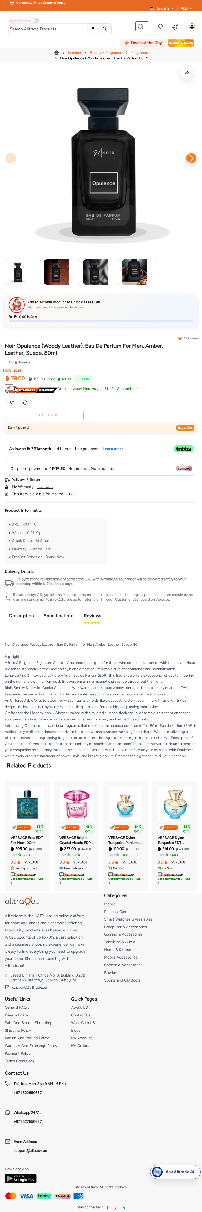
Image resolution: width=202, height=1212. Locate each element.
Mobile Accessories (120, 957)
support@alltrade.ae (29, 987)
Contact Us (80, 1015)
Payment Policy (18, 1053)
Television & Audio (119, 942)
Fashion (74, 53)
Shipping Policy (18, 1030)
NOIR (7, 370)
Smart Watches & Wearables (128, 919)
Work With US (83, 1022)
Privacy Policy (16, 1015)
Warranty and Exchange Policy (31, 1045)
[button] (192, 26)
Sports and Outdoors (122, 980)
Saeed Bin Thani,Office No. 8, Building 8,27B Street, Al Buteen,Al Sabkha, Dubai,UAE (47, 977)
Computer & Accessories (125, 927)
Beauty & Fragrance (106, 53)
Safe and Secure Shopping (28, 1022)
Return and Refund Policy (27, 1038)
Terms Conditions (19, 1061)
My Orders (80, 1045)
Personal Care (115, 911)
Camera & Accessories (123, 965)
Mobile (109, 904)
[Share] (187, 73)
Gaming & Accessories (123, 934)
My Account (81, 1038)
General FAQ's (17, 1007)
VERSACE (31, 862)
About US (79, 1007)
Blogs (75, 1030)
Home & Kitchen (118, 949)
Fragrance (139, 53)
